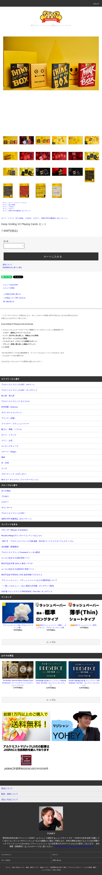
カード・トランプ (14, 202)
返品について (7, 264)
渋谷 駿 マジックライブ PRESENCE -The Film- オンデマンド (26, 591)
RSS (54, 870)
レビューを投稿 (8, 288)
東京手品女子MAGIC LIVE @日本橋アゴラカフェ (21, 575)
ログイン (55, 854)
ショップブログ (46, 870)
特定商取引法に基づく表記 (12, 267)
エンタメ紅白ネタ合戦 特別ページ (15, 558)
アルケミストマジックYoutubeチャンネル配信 (20, 552)
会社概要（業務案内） (10, 547)
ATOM (59, 870)
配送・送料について (32, 867)
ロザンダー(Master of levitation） (15, 530)
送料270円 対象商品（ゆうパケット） (20, 210)
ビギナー (11, 208)
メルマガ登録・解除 (90, 867)
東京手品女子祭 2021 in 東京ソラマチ (17, 563)
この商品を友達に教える (12, 294)
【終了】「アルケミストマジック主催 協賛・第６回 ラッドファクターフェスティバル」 (38, 541)
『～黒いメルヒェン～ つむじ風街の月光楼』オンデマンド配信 (27, 586)
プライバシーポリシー (75, 867)
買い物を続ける (8, 301)
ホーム (5, 202)
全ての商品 (12, 204)
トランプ (24, 202)
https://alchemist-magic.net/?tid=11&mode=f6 (74, 846)
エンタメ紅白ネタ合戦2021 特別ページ (17, 569)
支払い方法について (18, 867)
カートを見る (5, 860)
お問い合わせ (56, 860)
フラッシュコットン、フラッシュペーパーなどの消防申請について (29, 580)
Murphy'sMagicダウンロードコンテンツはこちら (21, 535)
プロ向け (11, 206)
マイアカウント (6, 854)
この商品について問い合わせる (14, 298)
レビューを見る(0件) (10, 285)
